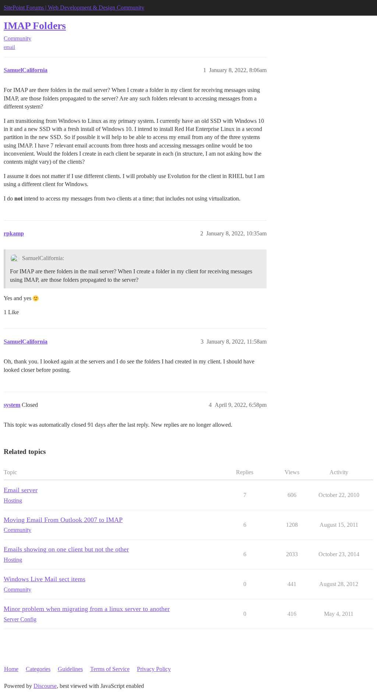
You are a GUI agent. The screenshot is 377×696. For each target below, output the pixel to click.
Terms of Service (110, 669)
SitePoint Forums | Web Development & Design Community (74, 7)
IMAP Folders (35, 25)
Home (11, 669)
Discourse (45, 686)
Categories (38, 669)
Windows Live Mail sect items (44, 579)
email (9, 47)
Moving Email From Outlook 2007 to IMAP (63, 519)
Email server (21, 490)
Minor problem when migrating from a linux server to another (87, 608)
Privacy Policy (154, 669)
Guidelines (70, 669)
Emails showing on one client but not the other (66, 549)
